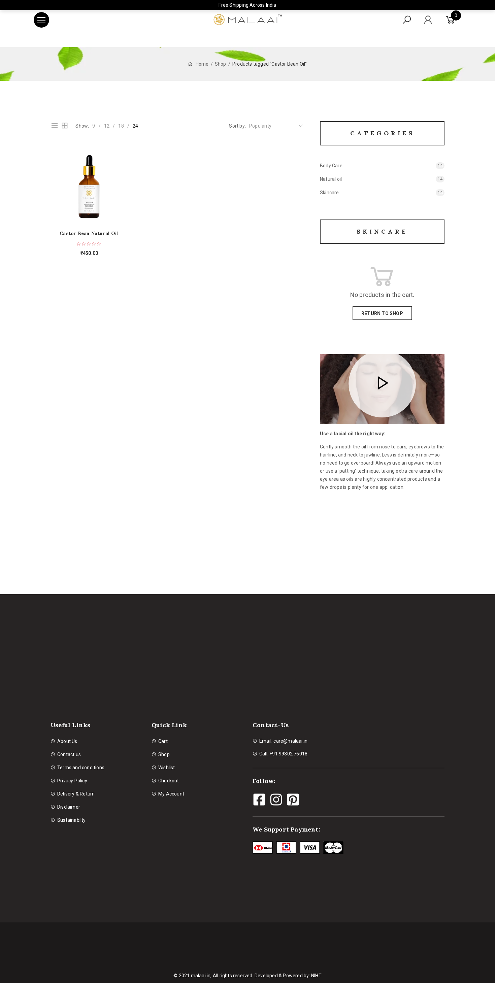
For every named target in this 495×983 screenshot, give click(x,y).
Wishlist (166, 767)
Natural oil (331, 179)
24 (135, 126)
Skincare (329, 192)
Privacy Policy (72, 780)
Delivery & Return (76, 793)
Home (202, 64)
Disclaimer (68, 807)
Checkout (168, 780)
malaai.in (201, 975)
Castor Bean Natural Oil (89, 233)
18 (121, 126)
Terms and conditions (80, 767)
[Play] (382, 383)
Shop (220, 64)
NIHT (316, 975)
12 (106, 126)
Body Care (331, 165)
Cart (163, 741)
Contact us (69, 754)
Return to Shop (382, 313)
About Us (67, 741)
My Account (171, 793)
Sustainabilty (71, 820)
